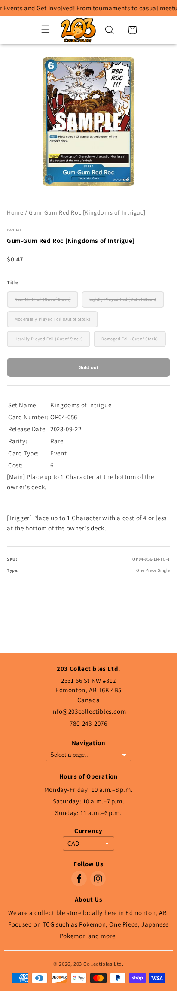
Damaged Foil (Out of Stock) (129, 339)
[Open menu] (45, 29)
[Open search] (109, 30)
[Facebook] (79, 878)
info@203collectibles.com (88, 711)
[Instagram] (98, 878)
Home (15, 212)
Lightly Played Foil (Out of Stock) (122, 299)
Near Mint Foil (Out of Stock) (42, 299)
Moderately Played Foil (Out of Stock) (52, 319)
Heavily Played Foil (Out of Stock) (48, 339)
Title (12, 282)
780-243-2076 (88, 723)
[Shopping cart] (132, 30)
